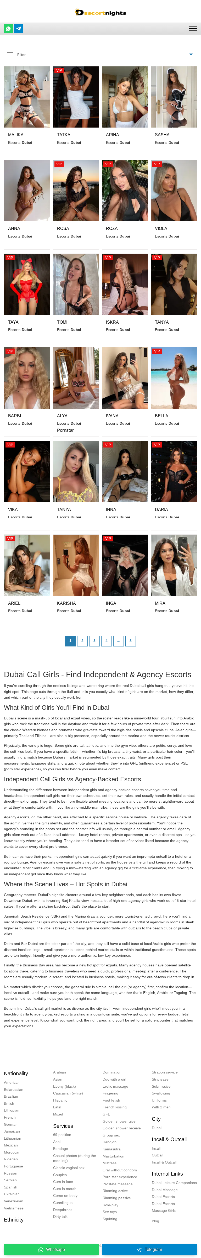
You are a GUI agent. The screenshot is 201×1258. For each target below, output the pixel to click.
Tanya (162, 322)
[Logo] (100, 11)
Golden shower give (119, 1121)
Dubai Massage (165, 1190)
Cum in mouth (64, 1189)
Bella (161, 416)
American (12, 1082)
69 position (62, 1135)
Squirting (110, 1219)
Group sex (111, 1135)
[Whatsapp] (8, 28)
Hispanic (60, 1100)
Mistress (109, 1163)
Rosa (63, 228)
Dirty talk (60, 1216)
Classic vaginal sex (69, 1168)
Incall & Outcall (164, 1162)
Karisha (66, 603)
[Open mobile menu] (193, 28)
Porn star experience (120, 1177)
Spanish (10, 1187)
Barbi (14, 416)
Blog (155, 1221)
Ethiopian (11, 1110)
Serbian (10, 1180)
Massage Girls (164, 1210)
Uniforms (159, 1100)
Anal (56, 1142)
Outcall (157, 1155)
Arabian (59, 1072)
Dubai (156, 1128)
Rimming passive (117, 1198)
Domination (112, 1072)
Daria (161, 509)
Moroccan (12, 1152)
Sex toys (110, 1212)
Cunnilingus (62, 1203)
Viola (161, 228)
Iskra (112, 322)
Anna (14, 228)
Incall (156, 1148)
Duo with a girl (114, 1079)
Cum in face (63, 1182)
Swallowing (161, 1093)
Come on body (65, 1195)
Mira (160, 603)
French (10, 1117)
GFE (106, 1114)
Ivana (112, 416)
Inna (111, 509)
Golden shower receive (122, 1128)
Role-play (110, 1205)
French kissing (115, 1107)
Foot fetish (111, 1100)
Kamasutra (112, 1149)
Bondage (60, 1148)
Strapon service (165, 1072)
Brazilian (11, 1096)
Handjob (109, 1142)
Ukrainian (12, 1194)
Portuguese (13, 1166)
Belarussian (13, 1089)
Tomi (62, 322)
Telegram (153, 1249)
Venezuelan (13, 1201)
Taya (13, 322)
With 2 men (161, 1107)
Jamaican (12, 1131)
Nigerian (11, 1159)
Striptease (160, 1079)
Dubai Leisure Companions (174, 1183)
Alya (62, 416)
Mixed (58, 1114)
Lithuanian (12, 1138)
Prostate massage (118, 1184)
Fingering (110, 1093)
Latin (57, 1107)
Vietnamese (14, 1208)
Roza (112, 228)
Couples (60, 1175)
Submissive (161, 1086)
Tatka (63, 135)
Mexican (11, 1145)
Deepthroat (62, 1210)
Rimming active (115, 1191)
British (9, 1103)
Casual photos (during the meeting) (74, 1158)
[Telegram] (18, 28)
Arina (112, 135)
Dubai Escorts (163, 1196)
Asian (57, 1079)
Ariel (14, 603)
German (11, 1124)
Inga (111, 603)
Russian (10, 1173)
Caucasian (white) (68, 1093)
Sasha (162, 135)
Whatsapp (55, 1249)
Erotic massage (115, 1086)
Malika (16, 135)
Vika (13, 509)
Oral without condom (120, 1170)
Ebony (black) (64, 1086)
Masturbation (113, 1156)
